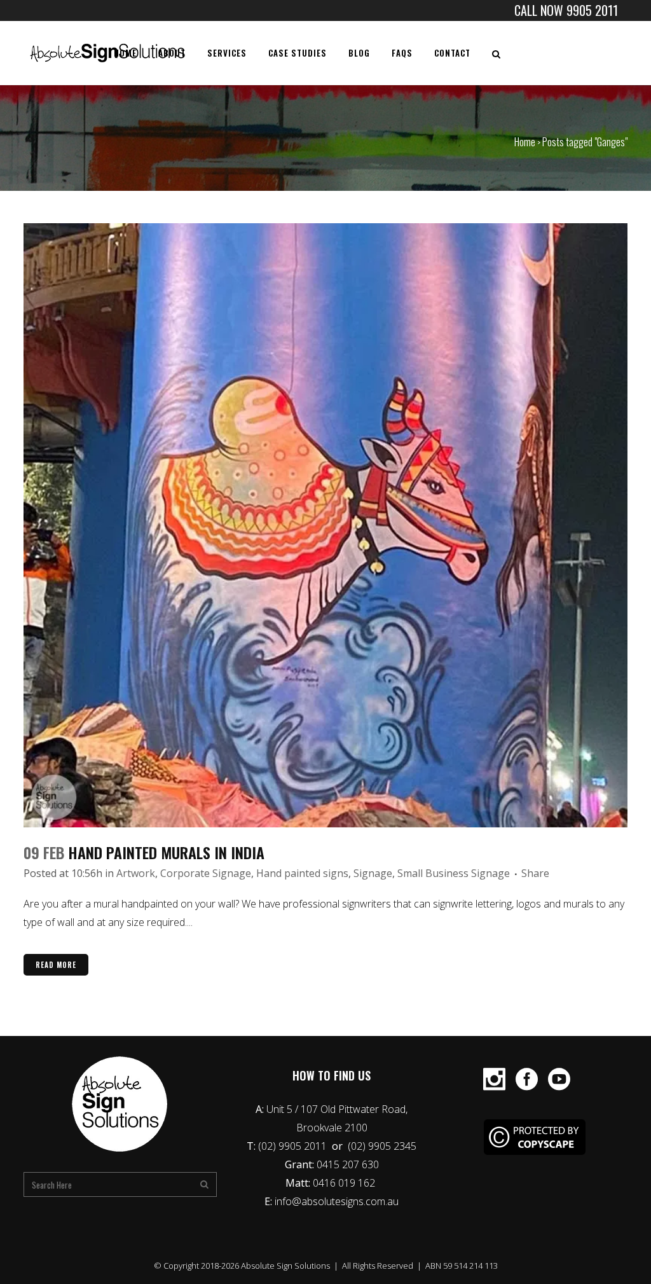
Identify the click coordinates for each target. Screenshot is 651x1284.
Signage (372, 873)
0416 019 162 (345, 1183)
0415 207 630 (348, 1164)
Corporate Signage (205, 873)
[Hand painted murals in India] (325, 525)
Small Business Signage (453, 873)
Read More (56, 965)
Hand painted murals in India (166, 852)
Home (524, 141)
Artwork (135, 873)
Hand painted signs (302, 873)
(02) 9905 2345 (382, 1146)
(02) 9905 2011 (293, 1146)
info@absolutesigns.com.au (337, 1201)
